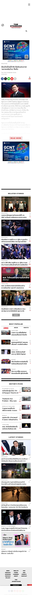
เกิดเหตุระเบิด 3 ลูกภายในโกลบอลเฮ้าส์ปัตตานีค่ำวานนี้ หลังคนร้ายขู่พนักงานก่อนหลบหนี (13, 483)
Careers (16, 574)
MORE (16, 315)
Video (16, 572)
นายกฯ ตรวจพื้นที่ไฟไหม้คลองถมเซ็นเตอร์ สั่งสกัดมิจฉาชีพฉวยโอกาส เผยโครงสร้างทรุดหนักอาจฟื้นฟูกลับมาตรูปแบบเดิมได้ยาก (19, 334)
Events (24, 574)
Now (24, 572)
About (16, 576)
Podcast (8, 572)
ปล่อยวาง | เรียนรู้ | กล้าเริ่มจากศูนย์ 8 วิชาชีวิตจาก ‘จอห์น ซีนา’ (14, 552)
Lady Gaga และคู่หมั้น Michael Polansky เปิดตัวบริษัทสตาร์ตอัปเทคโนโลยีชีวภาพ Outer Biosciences (14, 529)
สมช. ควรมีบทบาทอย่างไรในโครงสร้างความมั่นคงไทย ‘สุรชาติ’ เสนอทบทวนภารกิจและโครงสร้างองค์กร (13, 287)
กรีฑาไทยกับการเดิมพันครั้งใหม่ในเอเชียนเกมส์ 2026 (19, 363)
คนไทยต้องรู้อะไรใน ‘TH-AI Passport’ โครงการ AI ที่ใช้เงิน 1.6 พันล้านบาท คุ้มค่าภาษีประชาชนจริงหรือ (10, 392)
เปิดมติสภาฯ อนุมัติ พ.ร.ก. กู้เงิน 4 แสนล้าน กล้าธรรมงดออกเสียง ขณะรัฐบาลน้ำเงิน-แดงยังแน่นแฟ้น (14, 240)
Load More (16, 557)
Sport (13, 359)
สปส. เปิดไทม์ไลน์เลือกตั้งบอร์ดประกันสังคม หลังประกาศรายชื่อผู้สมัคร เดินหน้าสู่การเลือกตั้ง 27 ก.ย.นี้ (10, 428)
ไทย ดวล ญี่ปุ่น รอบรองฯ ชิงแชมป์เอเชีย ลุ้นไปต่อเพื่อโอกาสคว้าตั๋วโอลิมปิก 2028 (19, 372)
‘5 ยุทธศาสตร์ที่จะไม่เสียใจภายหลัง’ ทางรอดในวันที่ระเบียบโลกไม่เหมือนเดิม (9, 409)
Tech (12, 389)
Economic (5, 389)
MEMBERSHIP (16, 585)
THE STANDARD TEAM (10, 73)
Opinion (8, 574)
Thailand (4, 284)
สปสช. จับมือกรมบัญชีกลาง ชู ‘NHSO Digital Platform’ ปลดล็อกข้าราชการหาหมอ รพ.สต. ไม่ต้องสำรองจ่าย (19, 353)
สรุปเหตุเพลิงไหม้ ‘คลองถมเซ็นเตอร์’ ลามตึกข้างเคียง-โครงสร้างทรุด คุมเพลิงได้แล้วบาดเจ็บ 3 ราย (19, 343)
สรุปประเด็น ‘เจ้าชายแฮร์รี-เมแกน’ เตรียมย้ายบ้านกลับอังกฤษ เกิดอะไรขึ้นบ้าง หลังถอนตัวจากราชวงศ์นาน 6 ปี (10, 418)
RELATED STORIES (16, 193)
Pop (24, 570)
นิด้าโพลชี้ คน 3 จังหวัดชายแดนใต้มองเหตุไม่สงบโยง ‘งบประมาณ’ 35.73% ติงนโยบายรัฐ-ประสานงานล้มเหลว (14, 506)
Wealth (16, 570)
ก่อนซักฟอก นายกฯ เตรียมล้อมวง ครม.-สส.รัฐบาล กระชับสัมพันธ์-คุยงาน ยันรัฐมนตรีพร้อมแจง (13, 310)
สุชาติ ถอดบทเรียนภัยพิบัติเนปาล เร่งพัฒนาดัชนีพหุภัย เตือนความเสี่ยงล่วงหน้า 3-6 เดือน (14, 460)
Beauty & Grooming (8, 526)
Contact (24, 576)
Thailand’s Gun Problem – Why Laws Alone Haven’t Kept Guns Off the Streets (9, 400)
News (8, 570)
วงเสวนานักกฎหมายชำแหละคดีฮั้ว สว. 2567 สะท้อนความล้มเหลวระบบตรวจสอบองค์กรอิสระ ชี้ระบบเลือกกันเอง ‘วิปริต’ (14, 216)
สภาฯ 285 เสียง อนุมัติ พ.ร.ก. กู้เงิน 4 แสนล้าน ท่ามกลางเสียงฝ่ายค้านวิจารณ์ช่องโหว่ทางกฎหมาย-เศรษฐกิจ (14, 264)
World (4, 406)
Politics (4, 63)
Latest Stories (16, 437)
